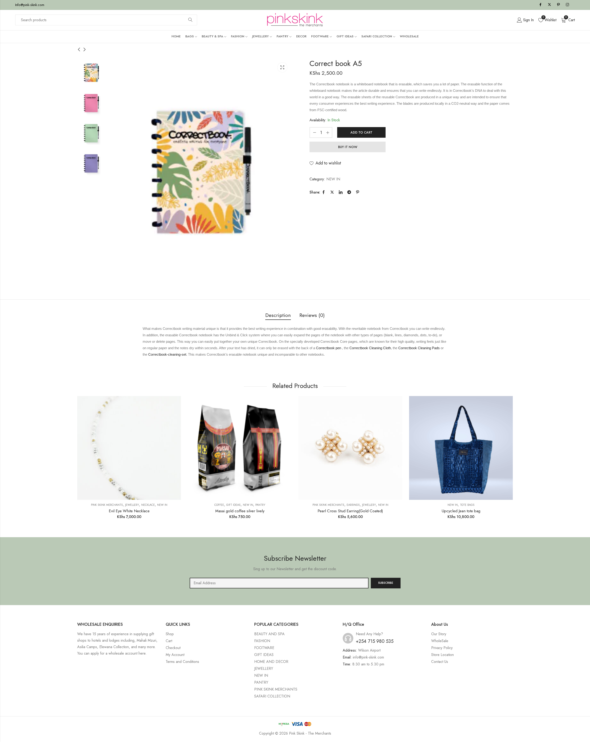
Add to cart (361, 132)
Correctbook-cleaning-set (167, 354)
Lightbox (282, 67)
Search (190, 20)
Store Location (442, 654)
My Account (175, 654)
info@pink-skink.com (368, 657)
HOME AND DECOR (271, 661)
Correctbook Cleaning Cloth (370, 348)
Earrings (353, 505)
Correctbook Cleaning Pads (419, 348)
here (142, 653)
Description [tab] (278, 315)
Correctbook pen (328, 348)
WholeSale (439, 641)
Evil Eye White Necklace (129, 511)
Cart (169, 641)
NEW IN (333, 179)
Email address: (279, 583)
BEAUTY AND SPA (269, 634)
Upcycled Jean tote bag (461, 511)
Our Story (438, 634)
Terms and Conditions (182, 661)
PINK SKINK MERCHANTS (107, 505)
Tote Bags (467, 505)
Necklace (148, 505)
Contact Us (439, 661)
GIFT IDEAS (233, 505)
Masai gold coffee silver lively (239, 511)
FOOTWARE (264, 647)
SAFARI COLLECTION (272, 696)
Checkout (173, 647)
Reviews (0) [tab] (312, 315)
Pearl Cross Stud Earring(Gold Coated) (350, 511)
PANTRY (260, 505)
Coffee (219, 505)
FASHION (262, 641)
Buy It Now (347, 147)
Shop (170, 634)
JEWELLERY (132, 505)
